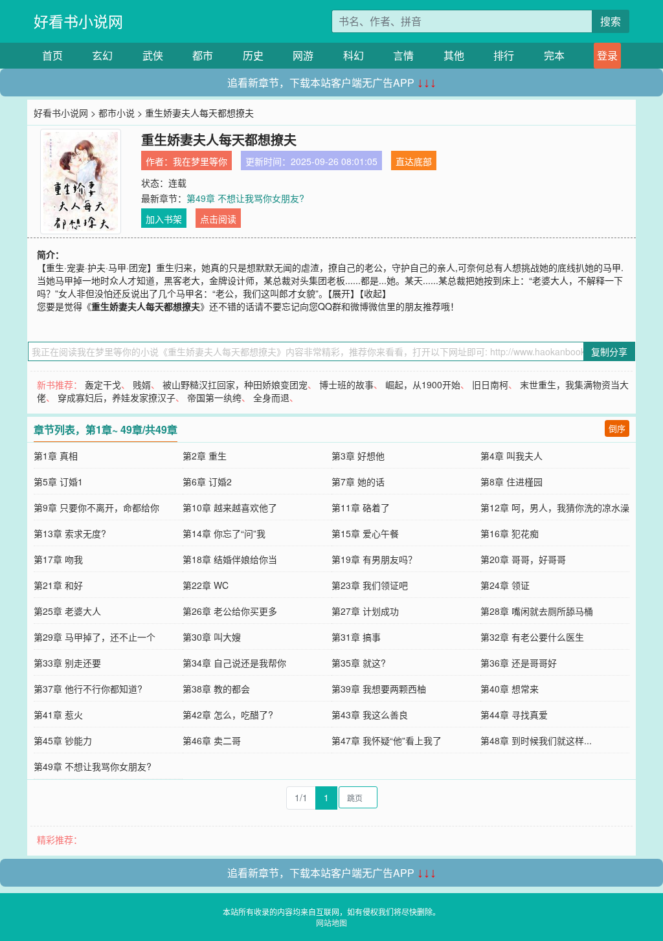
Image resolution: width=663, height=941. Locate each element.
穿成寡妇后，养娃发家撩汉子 (116, 397)
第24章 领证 (505, 585)
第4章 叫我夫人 (511, 455)
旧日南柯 (490, 384)
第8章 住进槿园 (511, 481)
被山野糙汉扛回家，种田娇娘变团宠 (235, 384)
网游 (303, 55)
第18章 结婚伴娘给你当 (230, 559)
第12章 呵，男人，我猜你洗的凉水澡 (554, 507)
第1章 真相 (56, 455)
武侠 (152, 55)
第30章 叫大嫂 (212, 636)
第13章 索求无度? (70, 533)
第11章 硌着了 (361, 507)
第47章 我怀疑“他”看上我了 (387, 740)
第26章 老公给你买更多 (230, 610)
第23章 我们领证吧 (370, 585)
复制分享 (609, 351)
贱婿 (142, 384)
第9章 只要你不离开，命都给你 (96, 507)
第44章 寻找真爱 (514, 714)
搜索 (610, 21)
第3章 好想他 (358, 455)
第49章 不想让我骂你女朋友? (245, 198)
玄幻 (102, 55)
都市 (202, 55)
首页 (52, 55)
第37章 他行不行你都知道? (88, 688)
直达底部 (414, 161)
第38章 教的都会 (216, 688)
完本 (554, 55)
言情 (403, 55)
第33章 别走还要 (67, 662)
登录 (607, 55)
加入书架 (164, 218)
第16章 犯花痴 (509, 533)
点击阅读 (218, 218)
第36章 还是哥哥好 (518, 662)
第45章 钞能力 (63, 740)
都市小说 (116, 112)
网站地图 (331, 922)
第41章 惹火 (58, 714)
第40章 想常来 (509, 688)
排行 (503, 55)
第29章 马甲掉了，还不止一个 (94, 636)
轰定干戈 (103, 384)
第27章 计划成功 (365, 610)
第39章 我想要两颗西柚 (379, 688)
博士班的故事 (346, 384)
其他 (454, 55)
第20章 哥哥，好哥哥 (523, 559)
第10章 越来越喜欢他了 (230, 507)
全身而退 (271, 397)
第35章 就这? (359, 662)
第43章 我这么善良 (370, 714)
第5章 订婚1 (58, 481)
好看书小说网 (78, 21)
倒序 (617, 428)
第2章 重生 (205, 455)
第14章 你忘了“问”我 (224, 533)
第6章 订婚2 (207, 481)
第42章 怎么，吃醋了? (228, 714)
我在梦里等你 (200, 161)
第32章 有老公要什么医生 (532, 636)
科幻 (353, 55)
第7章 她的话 (358, 481)
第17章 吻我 (58, 559)
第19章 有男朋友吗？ (374, 559)
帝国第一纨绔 (214, 397)
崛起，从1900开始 (422, 384)
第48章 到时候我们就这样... (536, 740)
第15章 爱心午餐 (365, 533)
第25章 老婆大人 (67, 610)
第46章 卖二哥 (212, 740)
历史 (253, 55)
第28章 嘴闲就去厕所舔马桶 (536, 610)
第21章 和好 (58, 585)
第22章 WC (206, 585)
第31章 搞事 (356, 636)
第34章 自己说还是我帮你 (234, 662)
